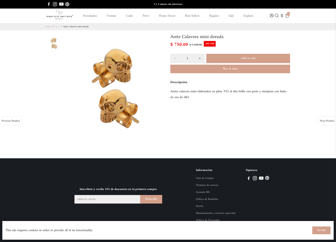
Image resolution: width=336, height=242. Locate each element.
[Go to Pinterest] (67, 4)
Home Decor (167, 16)
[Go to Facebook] (49, 4)
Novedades (90, 16)
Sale (231, 16)
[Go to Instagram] (54, 4)
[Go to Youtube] (61, 4)
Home (48, 27)
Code (129, 16)
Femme (111, 16)
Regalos (214, 16)
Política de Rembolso (207, 199)
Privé (146, 16)
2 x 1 (56, 27)
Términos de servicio (207, 185)
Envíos (199, 206)
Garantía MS (203, 192)
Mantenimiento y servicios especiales (216, 213)
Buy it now (230, 69)
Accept (321, 230)
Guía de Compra (205, 178)
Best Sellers (192, 16)
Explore (248, 16)
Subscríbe (151, 199)
